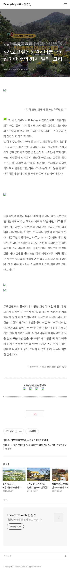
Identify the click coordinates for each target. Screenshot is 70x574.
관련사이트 (8, 555)
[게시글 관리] (20, 431)
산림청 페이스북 (11, 561)
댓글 (5, 499)
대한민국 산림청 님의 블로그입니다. (24, 519)
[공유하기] (16, 431)
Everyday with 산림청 (17, 4)
